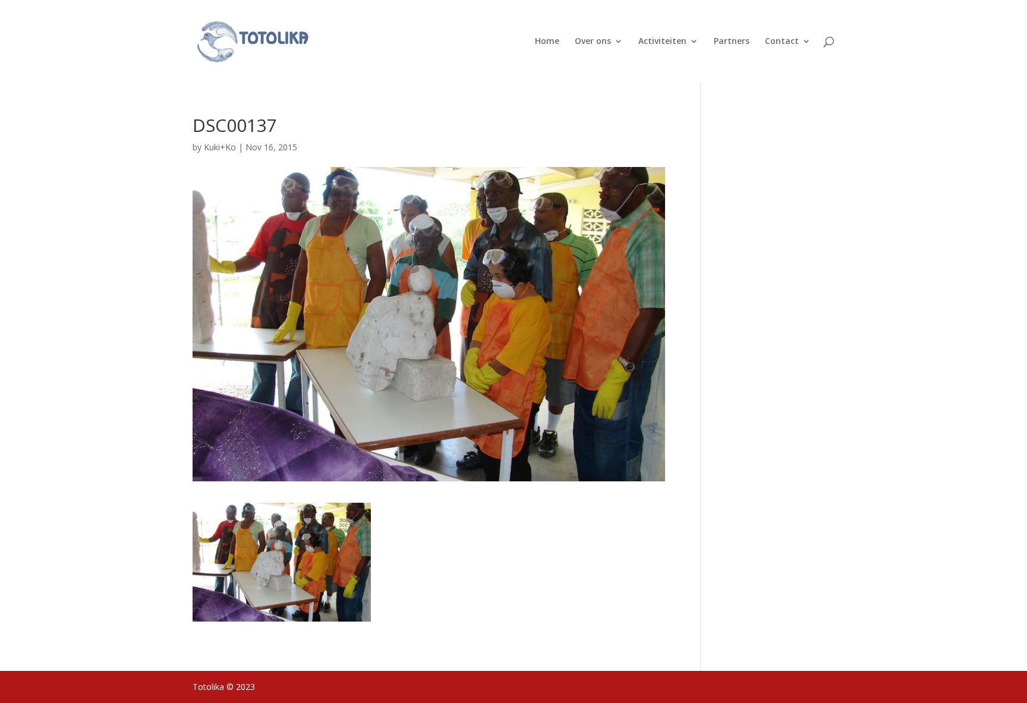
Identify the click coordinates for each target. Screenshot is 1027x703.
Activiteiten (662, 41)
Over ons (593, 41)
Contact (782, 41)
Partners (731, 41)
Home (547, 41)
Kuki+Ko (220, 147)
